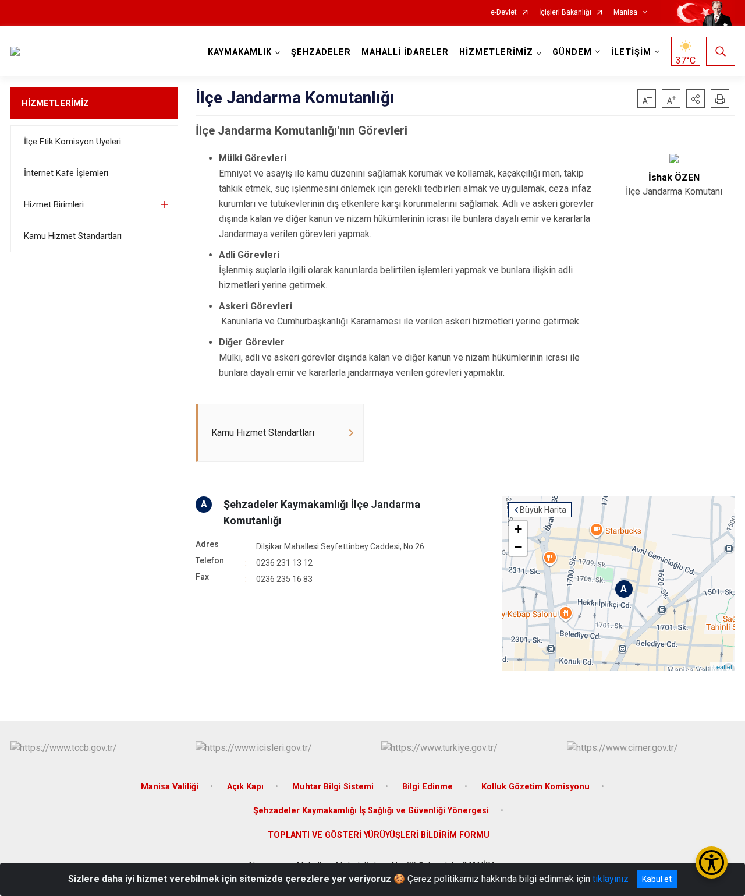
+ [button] (518, 529)
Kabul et (657, 879)
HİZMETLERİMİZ (55, 103)
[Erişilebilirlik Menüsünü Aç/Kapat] (712, 862)
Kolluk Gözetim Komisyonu (535, 787)
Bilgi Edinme (427, 787)
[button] (695, 98)
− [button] (518, 546)
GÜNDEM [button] (572, 52)
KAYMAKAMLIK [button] (240, 52)
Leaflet (722, 666)
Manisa (625, 12)
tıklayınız (611, 878)
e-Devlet (504, 12)
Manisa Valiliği (169, 787)
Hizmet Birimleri (54, 204)
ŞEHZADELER (321, 52)
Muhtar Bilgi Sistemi (333, 787)
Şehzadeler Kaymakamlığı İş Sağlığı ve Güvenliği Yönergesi (371, 811)
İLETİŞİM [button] (631, 52)
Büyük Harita (543, 509)
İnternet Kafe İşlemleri (66, 173)
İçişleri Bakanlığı (565, 12)
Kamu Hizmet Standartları (73, 236)
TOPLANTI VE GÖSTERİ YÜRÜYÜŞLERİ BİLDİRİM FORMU (378, 835)
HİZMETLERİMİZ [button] (496, 52)
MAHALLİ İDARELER (405, 52)
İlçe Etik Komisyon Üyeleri (72, 141)
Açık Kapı (245, 787)
